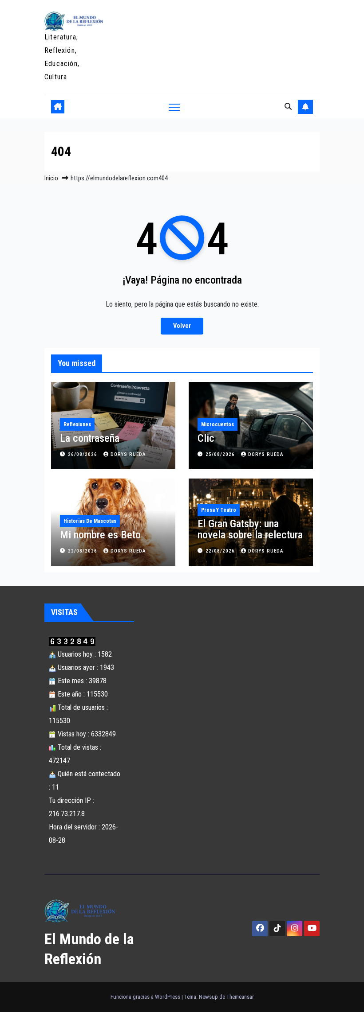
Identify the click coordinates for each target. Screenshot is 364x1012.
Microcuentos (217, 424)
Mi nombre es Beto (100, 535)
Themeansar (240, 996)
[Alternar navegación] (174, 107)
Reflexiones (77, 424)
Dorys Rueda (128, 454)
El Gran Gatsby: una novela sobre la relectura (250, 529)
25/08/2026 (221, 454)
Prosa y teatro (218, 510)
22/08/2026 (83, 551)
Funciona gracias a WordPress (146, 996)
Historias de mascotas (89, 521)
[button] (288, 106)
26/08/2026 (83, 454)
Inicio (51, 178)
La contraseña (89, 438)
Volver (182, 326)
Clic (206, 438)
